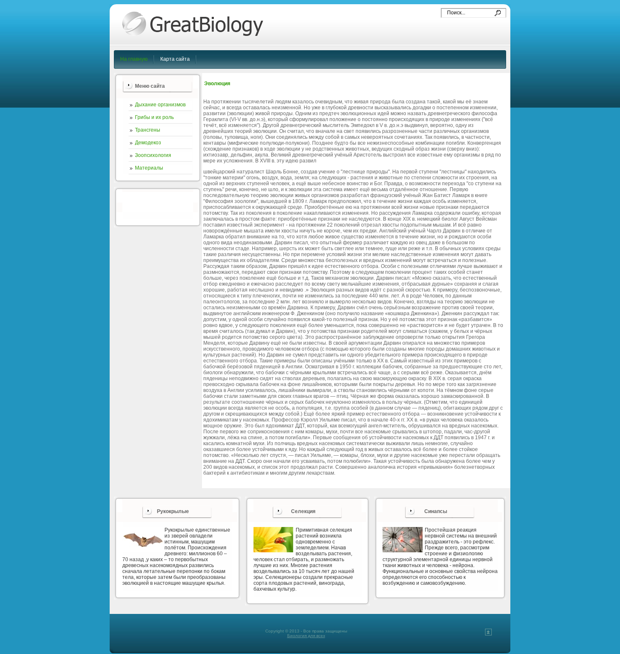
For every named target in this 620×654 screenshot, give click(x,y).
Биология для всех (306, 635)
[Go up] (488, 634)
